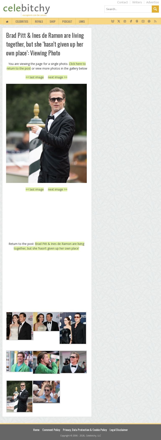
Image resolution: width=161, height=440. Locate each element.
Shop (53, 21)
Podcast (67, 21)
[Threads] (137, 21)
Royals (39, 21)
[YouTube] (143, 21)
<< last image (35, 77)
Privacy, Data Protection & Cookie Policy (85, 429)
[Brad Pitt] (46, 133)
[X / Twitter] (118, 21)
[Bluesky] (112, 21)
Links (82, 21)
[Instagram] (124, 21)
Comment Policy (51, 429)
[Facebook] (130, 21)
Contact (122, 2)
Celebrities (22, 21)
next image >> (57, 77)
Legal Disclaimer (119, 429)
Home (36, 429)
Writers (137, 2)
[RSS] (155, 21)
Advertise (152, 2)
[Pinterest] (149, 21)
